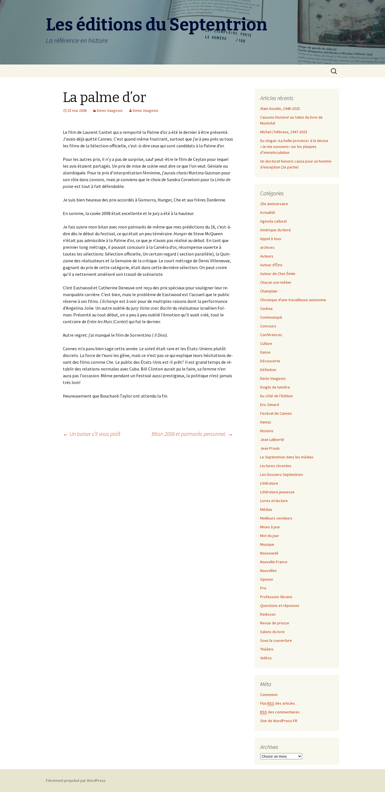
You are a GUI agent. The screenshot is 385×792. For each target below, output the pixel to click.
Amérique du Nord (275, 229)
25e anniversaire (274, 203)
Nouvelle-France (273, 561)
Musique (267, 544)
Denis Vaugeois (110, 110)
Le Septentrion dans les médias (286, 457)
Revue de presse (274, 622)
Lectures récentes (275, 465)
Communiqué (271, 317)
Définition (268, 369)
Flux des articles (277, 703)
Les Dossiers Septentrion (281, 474)
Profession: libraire (276, 596)
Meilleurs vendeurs (276, 518)
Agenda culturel (273, 221)
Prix (263, 588)
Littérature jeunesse (277, 491)
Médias (266, 509)
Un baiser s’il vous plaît (91, 433)
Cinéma (266, 308)
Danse (265, 352)
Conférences (271, 334)
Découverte (270, 360)
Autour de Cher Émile (277, 273)
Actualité (267, 212)
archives (267, 247)
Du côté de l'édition (276, 395)
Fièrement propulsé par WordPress (76, 780)
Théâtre (266, 649)
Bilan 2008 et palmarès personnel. (192, 433)
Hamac (265, 422)
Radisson (268, 614)
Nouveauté (269, 553)
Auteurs (266, 256)
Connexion (269, 694)
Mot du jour (269, 535)
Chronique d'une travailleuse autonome (293, 299)
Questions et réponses (279, 605)
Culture (266, 343)
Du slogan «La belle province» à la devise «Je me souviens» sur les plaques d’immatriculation (294, 146)
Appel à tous (270, 238)
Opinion (266, 579)
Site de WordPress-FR (278, 720)
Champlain (268, 291)
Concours (268, 326)
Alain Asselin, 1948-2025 (280, 108)
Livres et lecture (274, 500)
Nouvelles (268, 570)
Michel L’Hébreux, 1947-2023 (283, 131)
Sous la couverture (276, 640)
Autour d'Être (271, 264)
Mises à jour (270, 526)
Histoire (266, 430)
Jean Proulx (270, 448)
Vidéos (266, 657)
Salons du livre (272, 631)
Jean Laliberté (272, 439)
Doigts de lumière (275, 387)
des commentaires (280, 712)
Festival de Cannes (276, 413)
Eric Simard (269, 404)
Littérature (269, 483)
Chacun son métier (275, 282)
